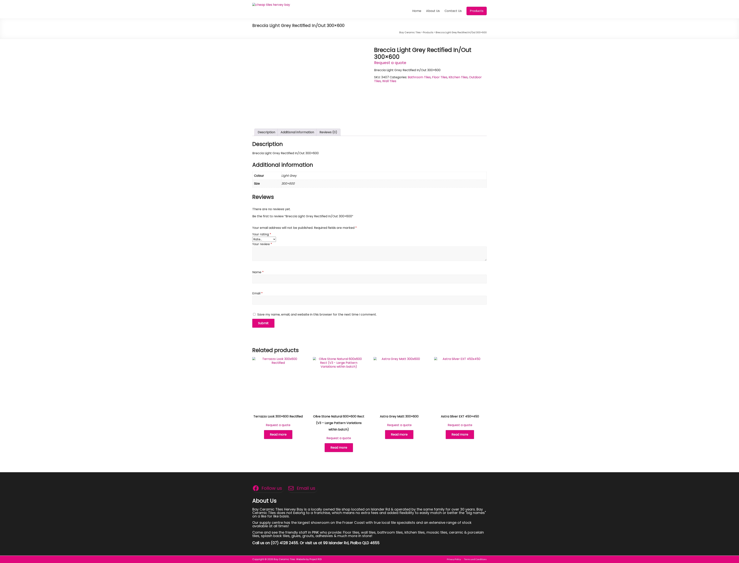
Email (257, 293)
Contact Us (453, 11)
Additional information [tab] (297, 132)
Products (476, 11)
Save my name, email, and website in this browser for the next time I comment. (317, 314)
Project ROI (315, 559)
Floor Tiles (439, 77)
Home (416, 11)
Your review (262, 244)
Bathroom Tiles (419, 77)
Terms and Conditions (475, 559)
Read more (278, 434)
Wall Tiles (389, 81)
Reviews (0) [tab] (328, 132)
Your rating (261, 234)
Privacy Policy (454, 559)
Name (258, 272)
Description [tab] (266, 132)
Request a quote (390, 62)
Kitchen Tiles (458, 77)
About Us (433, 11)
